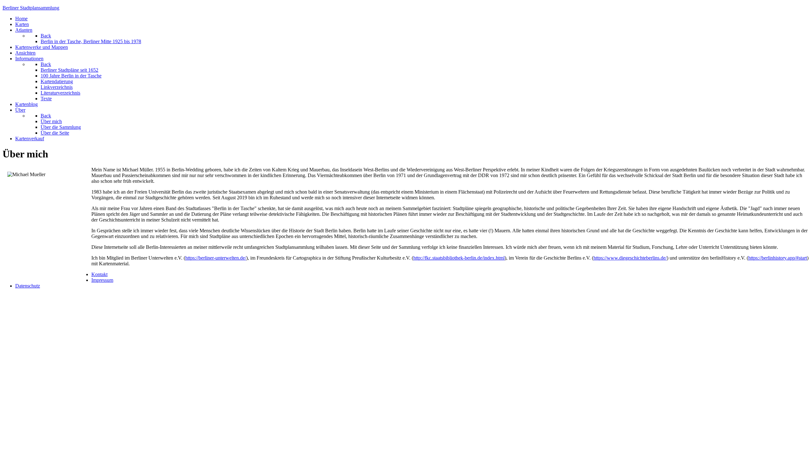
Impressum (102, 280)
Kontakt (99, 274)
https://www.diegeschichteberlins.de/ (630, 258)
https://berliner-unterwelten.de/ (215, 258)
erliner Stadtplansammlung (31, 7)
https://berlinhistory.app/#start (777, 258)
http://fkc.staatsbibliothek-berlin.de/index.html (459, 258)
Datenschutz (27, 285)
